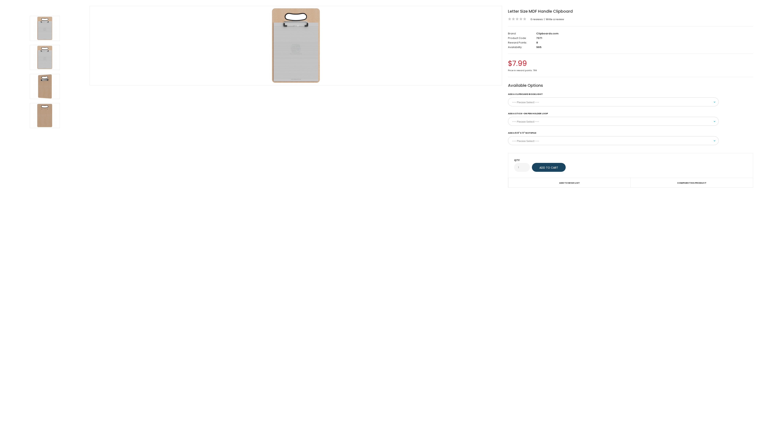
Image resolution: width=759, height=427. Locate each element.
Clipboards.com (547, 33)
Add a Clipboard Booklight (525, 94)
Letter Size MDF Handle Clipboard (540, 11)
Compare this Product (691, 182)
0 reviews (537, 19)
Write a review (555, 19)
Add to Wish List (569, 182)
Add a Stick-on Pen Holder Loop (528, 113)
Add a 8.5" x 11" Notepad (522, 132)
